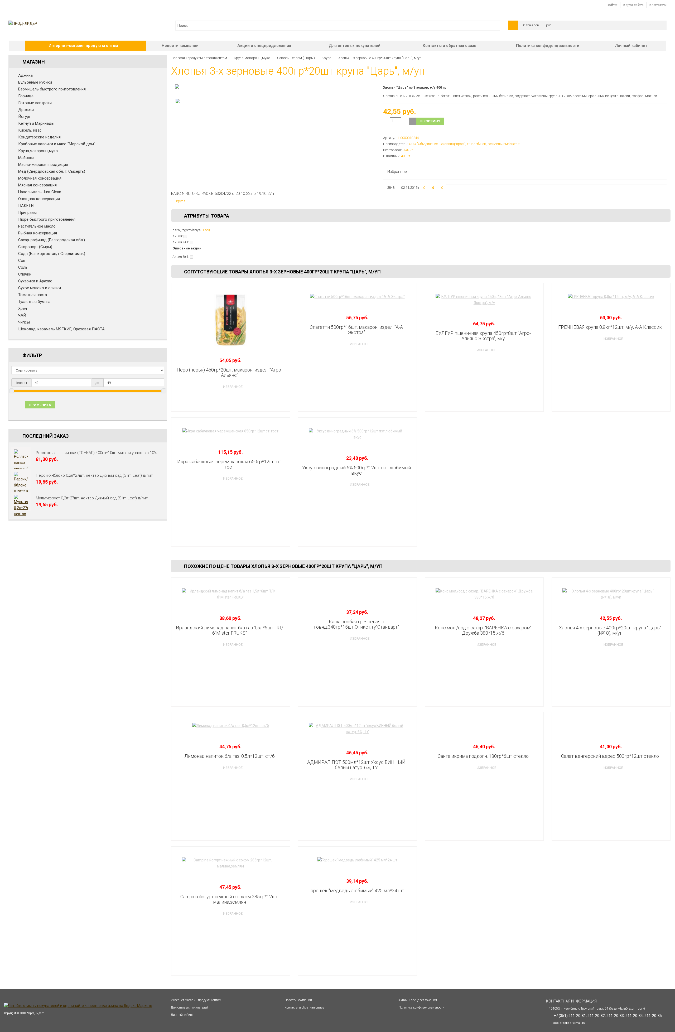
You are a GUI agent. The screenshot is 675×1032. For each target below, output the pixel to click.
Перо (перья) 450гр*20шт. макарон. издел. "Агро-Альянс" (229, 372)
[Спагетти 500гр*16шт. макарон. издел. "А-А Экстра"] (357, 296)
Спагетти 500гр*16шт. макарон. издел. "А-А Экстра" (356, 329)
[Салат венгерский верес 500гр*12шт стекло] (611, 725)
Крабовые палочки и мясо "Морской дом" (56, 144)
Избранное (397, 172)
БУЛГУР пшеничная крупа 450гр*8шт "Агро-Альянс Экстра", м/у (483, 335)
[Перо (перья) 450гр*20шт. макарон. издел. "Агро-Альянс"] (230, 320)
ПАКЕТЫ (26, 205)
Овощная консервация (39, 198)
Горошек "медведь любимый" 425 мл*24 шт (356, 890)
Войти (612, 4)
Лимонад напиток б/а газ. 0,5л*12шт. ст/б (230, 756)
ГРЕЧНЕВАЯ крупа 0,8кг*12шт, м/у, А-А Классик (610, 327)
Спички (24, 274)
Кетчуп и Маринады (36, 123)
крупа (181, 201)
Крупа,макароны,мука (38, 150)
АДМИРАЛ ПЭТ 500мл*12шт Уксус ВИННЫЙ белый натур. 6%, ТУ (356, 764)
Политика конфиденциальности (547, 45)
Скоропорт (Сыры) (35, 246)
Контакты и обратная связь (449, 45)
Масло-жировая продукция (43, 164)
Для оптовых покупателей (354, 45)
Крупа (326, 58)
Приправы (27, 212)
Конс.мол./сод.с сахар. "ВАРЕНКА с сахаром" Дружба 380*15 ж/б (483, 630)
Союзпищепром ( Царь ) (296, 58)
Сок (21, 260)
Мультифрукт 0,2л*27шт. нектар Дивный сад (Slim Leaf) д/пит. (92, 498)
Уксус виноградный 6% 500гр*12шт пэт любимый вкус (356, 470)
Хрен (22, 308)
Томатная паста (32, 294)
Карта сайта (633, 4)
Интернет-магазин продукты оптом (83, 45)
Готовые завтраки (35, 102)
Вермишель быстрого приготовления (52, 89)
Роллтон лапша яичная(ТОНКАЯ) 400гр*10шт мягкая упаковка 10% (96, 452)
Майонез (26, 157)
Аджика (25, 75)
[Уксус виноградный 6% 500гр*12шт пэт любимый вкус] (357, 434)
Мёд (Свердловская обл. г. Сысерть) (51, 171)
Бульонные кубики (35, 82)
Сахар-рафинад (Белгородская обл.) (51, 240)
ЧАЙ (22, 315)
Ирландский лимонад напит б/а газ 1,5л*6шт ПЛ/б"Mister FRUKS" (229, 630)
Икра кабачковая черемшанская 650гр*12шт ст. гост (229, 464)
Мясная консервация (37, 185)
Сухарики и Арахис (35, 281)
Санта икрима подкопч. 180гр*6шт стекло (483, 756)
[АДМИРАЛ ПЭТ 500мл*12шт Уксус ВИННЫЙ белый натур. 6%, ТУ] (357, 728)
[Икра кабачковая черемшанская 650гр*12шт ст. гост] (230, 431)
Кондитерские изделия (39, 137)
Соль (22, 267)
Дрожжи (26, 109)
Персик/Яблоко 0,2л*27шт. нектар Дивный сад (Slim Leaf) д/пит (94, 475)
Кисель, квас (30, 130)
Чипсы (24, 322)
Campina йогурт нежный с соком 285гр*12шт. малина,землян (229, 899)
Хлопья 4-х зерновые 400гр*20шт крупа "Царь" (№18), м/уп (610, 630)
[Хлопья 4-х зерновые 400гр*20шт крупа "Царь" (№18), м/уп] (611, 594)
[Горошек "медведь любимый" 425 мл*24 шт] (357, 860)
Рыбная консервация (37, 233)
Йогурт (24, 116)
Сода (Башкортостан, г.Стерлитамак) (51, 253)
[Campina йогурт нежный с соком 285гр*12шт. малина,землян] (230, 863)
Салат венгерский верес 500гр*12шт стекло (610, 756)
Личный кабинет (631, 45)
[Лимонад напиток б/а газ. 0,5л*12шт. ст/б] (230, 725)
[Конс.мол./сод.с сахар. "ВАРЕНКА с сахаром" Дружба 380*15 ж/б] (484, 594)
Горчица (25, 96)
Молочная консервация (39, 178)
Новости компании (180, 45)
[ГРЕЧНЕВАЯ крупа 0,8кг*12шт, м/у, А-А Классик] (611, 296)
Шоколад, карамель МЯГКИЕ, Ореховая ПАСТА (61, 329)
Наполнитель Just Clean (39, 192)
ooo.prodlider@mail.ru (569, 1023)
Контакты (658, 4)
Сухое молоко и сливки (39, 288)
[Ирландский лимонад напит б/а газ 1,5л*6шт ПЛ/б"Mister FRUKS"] (230, 594)
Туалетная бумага (34, 301)
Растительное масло (37, 226)
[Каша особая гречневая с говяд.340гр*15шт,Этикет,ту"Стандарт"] (357, 591)
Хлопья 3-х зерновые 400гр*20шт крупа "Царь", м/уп (379, 58)
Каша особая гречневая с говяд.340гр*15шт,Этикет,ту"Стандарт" (356, 624)
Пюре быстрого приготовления (46, 219)
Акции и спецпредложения (264, 45)
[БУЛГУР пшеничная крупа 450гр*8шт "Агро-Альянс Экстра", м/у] (484, 299)
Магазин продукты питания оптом (199, 58)
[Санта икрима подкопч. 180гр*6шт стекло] (484, 725)
